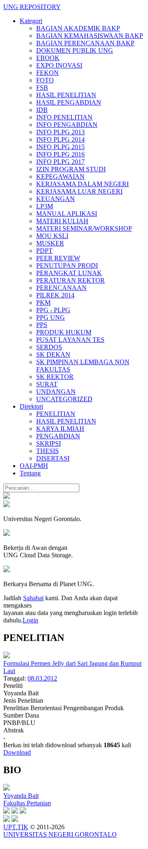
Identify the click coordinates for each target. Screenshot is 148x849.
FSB (42, 87)
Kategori (31, 20)
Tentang (30, 473)
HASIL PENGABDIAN (68, 102)
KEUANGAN (55, 198)
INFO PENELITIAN (64, 117)
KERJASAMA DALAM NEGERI (82, 183)
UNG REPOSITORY (32, 6)
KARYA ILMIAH (60, 428)
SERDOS (49, 347)
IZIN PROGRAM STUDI (71, 169)
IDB (42, 109)
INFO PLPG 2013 (60, 132)
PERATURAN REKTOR (70, 280)
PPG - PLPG (53, 309)
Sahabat (33, 597)
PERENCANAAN (61, 287)
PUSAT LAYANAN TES (70, 339)
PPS (41, 324)
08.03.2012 (42, 678)
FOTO (45, 80)
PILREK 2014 (55, 295)
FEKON (47, 72)
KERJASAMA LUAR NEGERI (79, 191)
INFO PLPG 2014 (60, 139)
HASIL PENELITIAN (66, 94)
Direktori (31, 406)
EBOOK (48, 57)
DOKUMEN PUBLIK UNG (74, 50)
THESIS (47, 450)
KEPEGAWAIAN (60, 176)
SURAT (47, 384)
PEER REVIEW (58, 258)
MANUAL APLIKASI (66, 213)
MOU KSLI (52, 235)
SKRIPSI (48, 443)
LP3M (44, 206)
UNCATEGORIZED (64, 398)
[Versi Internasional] (6, 496)
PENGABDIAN (58, 436)
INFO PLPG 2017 (60, 161)
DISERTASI (52, 458)
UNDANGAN (56, 391)
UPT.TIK (15, 826)
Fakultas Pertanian (27, 803)
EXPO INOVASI (59, 65)
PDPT (44, 250)
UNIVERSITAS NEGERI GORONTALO (60, 834)
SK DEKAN (53, 354)
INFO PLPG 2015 (60, 146)
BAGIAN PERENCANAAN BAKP (85, 43)
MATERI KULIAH (62, 221)
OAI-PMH (34, 465)
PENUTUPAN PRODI (67, 265)
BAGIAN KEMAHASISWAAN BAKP (89, 35)
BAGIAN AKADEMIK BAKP (78, 28)
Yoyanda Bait (21, 795)
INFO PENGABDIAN (66, 124)
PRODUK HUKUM (63, 332)
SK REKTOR (55, 376)
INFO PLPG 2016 (60, 154)
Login (30, 620)
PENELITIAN (55, 413)
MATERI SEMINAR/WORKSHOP (84, 228)
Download (17, 752)
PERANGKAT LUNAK (69, 272)
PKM (43, 302)
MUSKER (50, 243)
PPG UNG (50, 317)
